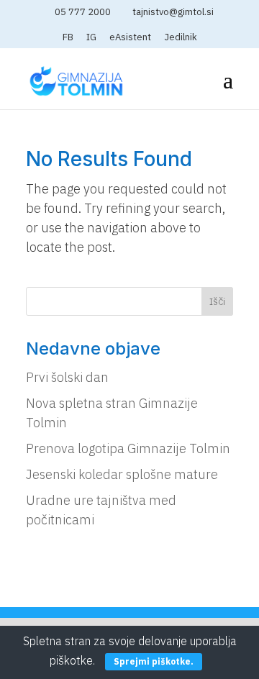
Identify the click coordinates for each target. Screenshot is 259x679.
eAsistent (130, 37)
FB (68, 37)
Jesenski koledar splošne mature (122, 474)
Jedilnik (180, 37)
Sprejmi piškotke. (154, 661)
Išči (217, 301)
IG (91, 37)
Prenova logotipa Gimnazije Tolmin (128, 448)
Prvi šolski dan (67, 377)
